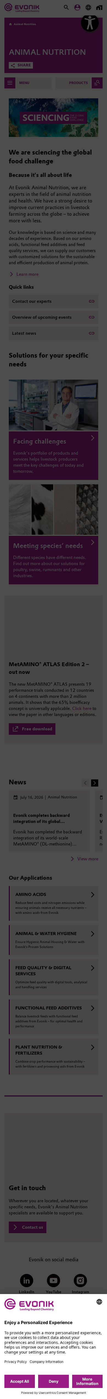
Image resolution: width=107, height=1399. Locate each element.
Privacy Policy (15, 1362)
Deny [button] (53, 1381)
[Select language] (99, 1301)
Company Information (46, 1362)
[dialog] (53, 1346)
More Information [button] (87, 1381)
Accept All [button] (19, 1381)
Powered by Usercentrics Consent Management (53, 1393)
